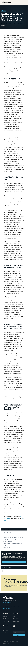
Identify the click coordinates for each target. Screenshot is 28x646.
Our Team (5, 630)
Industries (5, 616)
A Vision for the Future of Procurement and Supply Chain (12, 544)
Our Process (6, 618)
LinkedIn (5, 570)
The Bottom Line (6, 547)
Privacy (4, 643)
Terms (9, 643)
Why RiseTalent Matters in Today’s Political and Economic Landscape (13, 540)
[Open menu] (24, 2)
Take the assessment (14, 561)
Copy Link (11, 570)
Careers (5, 627)
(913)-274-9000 (6, 608)
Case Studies (16, 618)
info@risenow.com (6, 610)
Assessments (16, 621)
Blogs (14, 616)
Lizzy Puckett (4, 23)
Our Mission (6, 633)
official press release (9, 59)
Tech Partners (6, 621)
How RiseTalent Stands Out (9, 535)
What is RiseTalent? (7, 532)
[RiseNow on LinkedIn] (14, 626)
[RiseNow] (6, 2)
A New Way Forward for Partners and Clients (13, 537)
